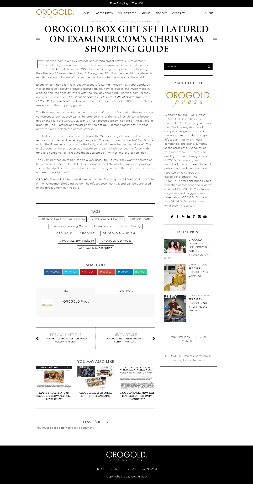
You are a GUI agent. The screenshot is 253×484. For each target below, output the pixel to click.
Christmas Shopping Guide (68, 226)
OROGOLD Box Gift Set (118, 233)
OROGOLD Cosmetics (116, 241)
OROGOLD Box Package (77, 241)
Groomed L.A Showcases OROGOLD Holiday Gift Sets (66, 338)
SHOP (115, 469)
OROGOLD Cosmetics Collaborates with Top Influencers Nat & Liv (188, 249)
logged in (60, 428)
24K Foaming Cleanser (107, 219)
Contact (178, 13)
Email (140, 272)
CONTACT (150, 469)
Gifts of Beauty (130, 226)
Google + (107, 272)
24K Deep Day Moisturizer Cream (62, 219)
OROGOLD (44, 179)
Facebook (54, 272)
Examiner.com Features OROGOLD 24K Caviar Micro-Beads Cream (54, 396)
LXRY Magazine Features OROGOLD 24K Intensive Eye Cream (198, 302)
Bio (66, 291)
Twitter (71, 272)
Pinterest (89, 272)
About (145, 13)
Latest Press (103, 13)
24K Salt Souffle (140, 219)
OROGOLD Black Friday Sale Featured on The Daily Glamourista (136, 396)
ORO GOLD (64, 233)
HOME (100, 469)
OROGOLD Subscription (95, 248)
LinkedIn (125, 272)
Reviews (161, 13)
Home (85, 13)
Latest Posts (125, 291)
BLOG (131, 469)
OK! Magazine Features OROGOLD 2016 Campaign (198, 270)
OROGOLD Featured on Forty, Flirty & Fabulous (125, 338)
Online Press (127, 13)
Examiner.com (103, 226)
